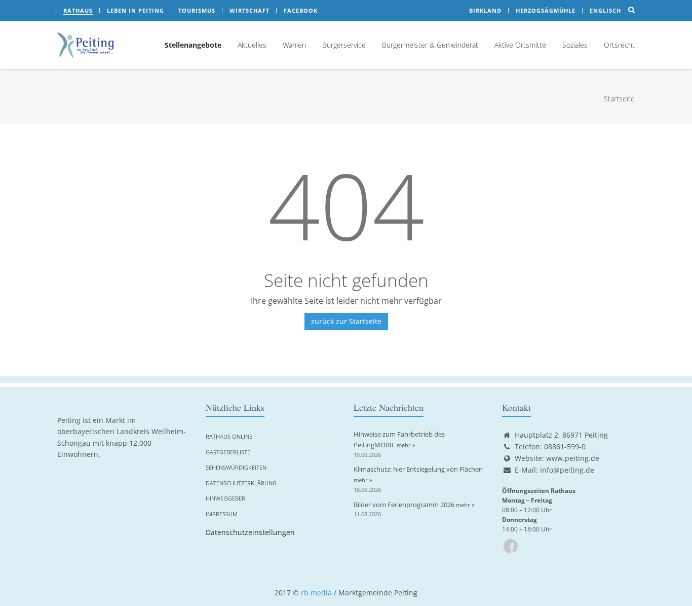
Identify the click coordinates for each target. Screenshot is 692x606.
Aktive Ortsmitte (520, 45)
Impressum (222, 514)
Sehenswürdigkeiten (236, 467)
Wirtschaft (249, 10)
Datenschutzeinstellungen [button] (250, 532)
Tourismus (196, 10)
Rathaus (78, 10)
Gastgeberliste (228, 452)
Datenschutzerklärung (241, 483)
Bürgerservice (344, 45)
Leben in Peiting (135, 10)
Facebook (301, 10)
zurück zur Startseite (346, 321)
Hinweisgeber (225, 498)
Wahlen (294, 45)
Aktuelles (252, 45)
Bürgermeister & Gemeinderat (430, 45)
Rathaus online (229, 436)
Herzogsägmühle (545, 10)
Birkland (485, 10)
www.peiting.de (572, 458)
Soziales (575, 45)
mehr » (406, 445)
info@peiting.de (567, 470)
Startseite (619, 98)
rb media (316, 592)
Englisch (605, 10)
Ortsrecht (619, 45)
